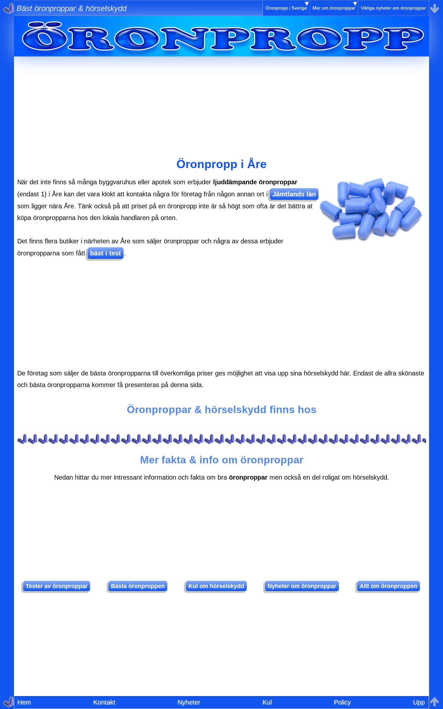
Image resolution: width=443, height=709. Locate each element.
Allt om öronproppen (388, 586)
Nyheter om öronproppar (302, 586)
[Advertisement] (221, 101)
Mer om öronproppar (334, 7)
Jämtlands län (294, 194)
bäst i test (105, 253)
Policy (342, 702)
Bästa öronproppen (138, 586)
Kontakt (104, 702)
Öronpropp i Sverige (286, 7)
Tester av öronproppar (57, 586)
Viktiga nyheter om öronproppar (393, 7)
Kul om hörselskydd (216, 586)
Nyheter (189, 702)
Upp (419, 702)
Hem (24, 702)
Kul (267, 702)
